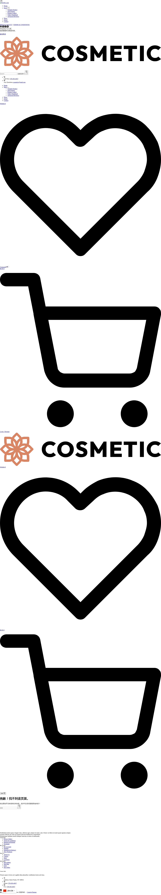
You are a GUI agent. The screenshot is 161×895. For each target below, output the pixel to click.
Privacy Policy (8, 839)
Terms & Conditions (10, 840)
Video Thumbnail (12, 94)
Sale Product (11, 90)
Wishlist (6, 848)
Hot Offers (7, 867)
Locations (7, 859)
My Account (7, 847)
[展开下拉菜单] (8, 87)
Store (5, 858)
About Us (7, 854)
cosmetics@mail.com (19, 82)
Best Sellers (7, 862)
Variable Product (12, 89)
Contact (6, 100)
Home (5, 85)
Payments (6, 844)
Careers (6, 856)
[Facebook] (1, 890)
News (5, 97)
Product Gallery (12, 92)
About (5, 99)
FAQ (5, 866)
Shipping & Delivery (10, 850)
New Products (8, 852)
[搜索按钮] (26, 72)
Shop (5, 87)
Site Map (6, 864)
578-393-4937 (14, 79)
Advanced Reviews (13, 95)
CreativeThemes (32, 892)
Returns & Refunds (9, 842)
